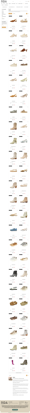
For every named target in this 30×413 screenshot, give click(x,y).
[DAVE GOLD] (24, 259)
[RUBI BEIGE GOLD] (13, 156)
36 (10, 27)
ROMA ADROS (23, 279)
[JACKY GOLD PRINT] (13, 333)
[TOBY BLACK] (13, 274)
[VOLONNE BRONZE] (13, 318)
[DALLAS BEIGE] (24, 141)
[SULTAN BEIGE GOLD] (24, 20)
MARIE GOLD (23, 220)
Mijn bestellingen (26, 404)
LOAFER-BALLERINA (13, 3)
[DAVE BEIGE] (24, 303)
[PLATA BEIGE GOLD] (13, 200)
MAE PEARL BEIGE (13, 353)
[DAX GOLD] (24, 95)
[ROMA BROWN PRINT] (13, 141)
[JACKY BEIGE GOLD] (24, 288)
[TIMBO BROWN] (13, 95)
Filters (10, 13)
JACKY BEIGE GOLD (24, 294)
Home (1, 3)
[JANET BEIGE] (24, 126)
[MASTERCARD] (9, 412)
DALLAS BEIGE (23, 146)
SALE (23, 3)
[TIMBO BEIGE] (13, 79)
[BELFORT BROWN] (24, 170)
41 (26, 86)
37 (10, 86)
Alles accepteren (15, 409)
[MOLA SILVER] (24, 318)
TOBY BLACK (13, 279)
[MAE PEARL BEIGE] (13, 347)
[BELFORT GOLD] (13, 50)
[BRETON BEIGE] (24, 35)
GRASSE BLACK (13, 294)
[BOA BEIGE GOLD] (24, 79)
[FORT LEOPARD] (24, 65)
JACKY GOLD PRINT (13, 338)
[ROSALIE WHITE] (13, 259)
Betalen (20, 404)
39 (13, 118)
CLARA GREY (24, 338)
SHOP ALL (4, 3)
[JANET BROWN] (13, 20)
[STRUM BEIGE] (13, 170)
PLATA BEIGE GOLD (13, 205)
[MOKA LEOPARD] (24, 347)
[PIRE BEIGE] (13, 185)
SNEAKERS (10, 3)
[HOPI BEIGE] (13, 65)
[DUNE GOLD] (13, 215)
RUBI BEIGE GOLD (13, 161)
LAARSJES (7, 3)
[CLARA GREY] (24, 333)
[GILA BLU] (13, 229)
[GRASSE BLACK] (13, 288)
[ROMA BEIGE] (24, 156)
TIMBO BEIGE (13, 85)
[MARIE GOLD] (24, 215)
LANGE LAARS (26, 3)
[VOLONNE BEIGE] (13, 244)
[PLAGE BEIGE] (13, 35)
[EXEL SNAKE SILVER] (24, 244)
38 (22, 86)
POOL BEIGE (24, 205)
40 (13, 27)
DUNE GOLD (13, 220)
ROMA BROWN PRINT (13, 146)
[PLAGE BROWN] (24, 50)
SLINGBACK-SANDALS (20, 3)
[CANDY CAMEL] (24, 111)
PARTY (16, 3)
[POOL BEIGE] (24, 200)
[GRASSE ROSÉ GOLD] (24, 185)
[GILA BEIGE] (13, 111)
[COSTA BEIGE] (13, 126)
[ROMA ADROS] (24, 274)
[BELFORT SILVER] (24, 229)
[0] (28, 1)
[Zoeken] (20, 1)
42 (10, 103)
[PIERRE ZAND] (13, 303)
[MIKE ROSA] (13, 362)
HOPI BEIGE (13, 70)
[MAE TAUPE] (24, 362)
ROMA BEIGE (23, 161)
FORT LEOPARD (23, 70)
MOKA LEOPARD (24, 353)
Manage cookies (15, 411)
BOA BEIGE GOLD (24, 85)
